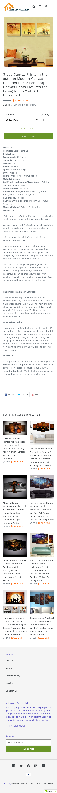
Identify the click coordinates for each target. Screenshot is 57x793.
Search (9, 660)
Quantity (45, 114)
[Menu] (52, 7)
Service (9, 683)
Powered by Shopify (44, 784)
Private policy (13, 675)
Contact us (11, 690)
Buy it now (28, 136)
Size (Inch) (9, 114)
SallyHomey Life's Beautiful (23, 784)
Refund (9, 668)
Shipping (7, 105)
